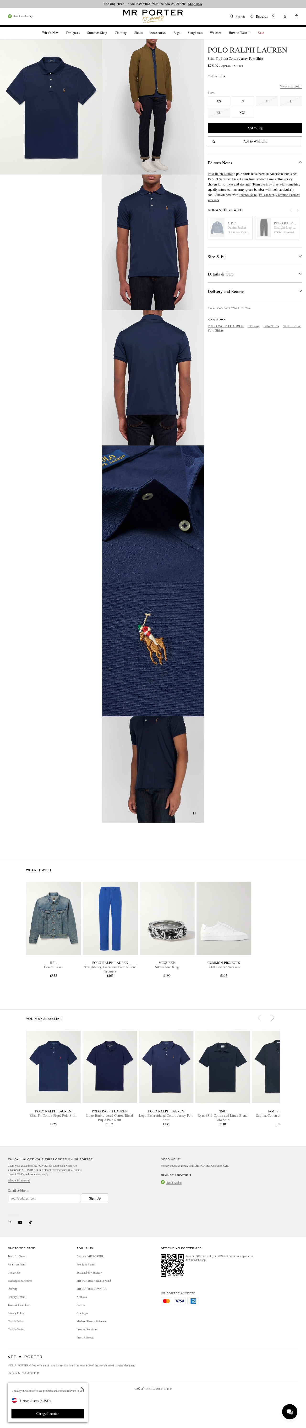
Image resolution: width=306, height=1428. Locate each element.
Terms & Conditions (19, 1305)
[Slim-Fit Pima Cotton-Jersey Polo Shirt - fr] (153, 242)
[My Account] (273, 17)
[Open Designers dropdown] (82, 29)
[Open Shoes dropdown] (144, 29)
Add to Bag (255, 128)
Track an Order (17, 1256)
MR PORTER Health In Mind (93, 1280)
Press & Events (85, 1337)
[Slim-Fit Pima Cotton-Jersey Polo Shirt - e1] (153, 648)
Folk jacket (266, 194)
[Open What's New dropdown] (60, 29)
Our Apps (82, 1313)
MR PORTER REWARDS (91, 1288)
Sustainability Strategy (89, 1272)
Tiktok (30, 1222)
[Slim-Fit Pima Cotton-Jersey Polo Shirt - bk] (153, 377)
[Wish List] (285, 17)
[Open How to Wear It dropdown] (252, 29)
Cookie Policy (16, 1321)
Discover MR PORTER (90, 1256)
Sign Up (95, 1198)
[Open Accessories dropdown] (168, 29)
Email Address (18, 1190)
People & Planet (85, 1264)
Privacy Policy (16, 1313)
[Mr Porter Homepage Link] (153, 16)
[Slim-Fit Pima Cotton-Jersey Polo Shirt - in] (51, 107)
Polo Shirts (271, 326)
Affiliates (81, 1297)
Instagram (9, 1222)
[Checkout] (294, 17)
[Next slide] (300, 213)
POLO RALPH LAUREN (247, 49)
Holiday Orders (16, 1297)
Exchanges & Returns (20, 1280)
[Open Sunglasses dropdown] (204, 29)
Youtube (20, 1222)
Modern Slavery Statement (91, 1321)
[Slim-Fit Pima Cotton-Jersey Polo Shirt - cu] (153, 513)
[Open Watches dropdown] (223, 29)
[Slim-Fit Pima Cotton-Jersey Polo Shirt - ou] (153, 107)
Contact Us (14, 1272)
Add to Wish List (255, 141)
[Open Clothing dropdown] (129, 29)
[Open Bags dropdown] (182, 29)
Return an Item (16, 1264)
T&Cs (20, 1174)
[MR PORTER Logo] (25, 1357)
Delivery (12, 1288)
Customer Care (219, 1165)
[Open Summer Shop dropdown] (109, 29)
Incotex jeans (248, 194)
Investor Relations (86, 1329)
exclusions (36, 1174)
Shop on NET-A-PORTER (23, 1373)
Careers (80, 1305)
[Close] (82, 1388)
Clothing (254, 326)
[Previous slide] (293, 213)
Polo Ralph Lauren (220, 173)
